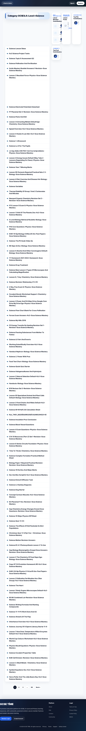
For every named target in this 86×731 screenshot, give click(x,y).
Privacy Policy (73, 661)
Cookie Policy (73, 664)
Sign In (72, 3)
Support (55, 677)
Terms (49, 677)
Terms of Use (73, 658)
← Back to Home (7, 3)
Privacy (44, 677)
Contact (51, 664)
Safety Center (62, 677)
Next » (38, 638)
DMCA (71, 668)
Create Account (18, 670)
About (50, 658)
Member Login (6, 670)
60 (32, 638)
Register (80, 3)
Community (52, 668)
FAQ (50, 661)
